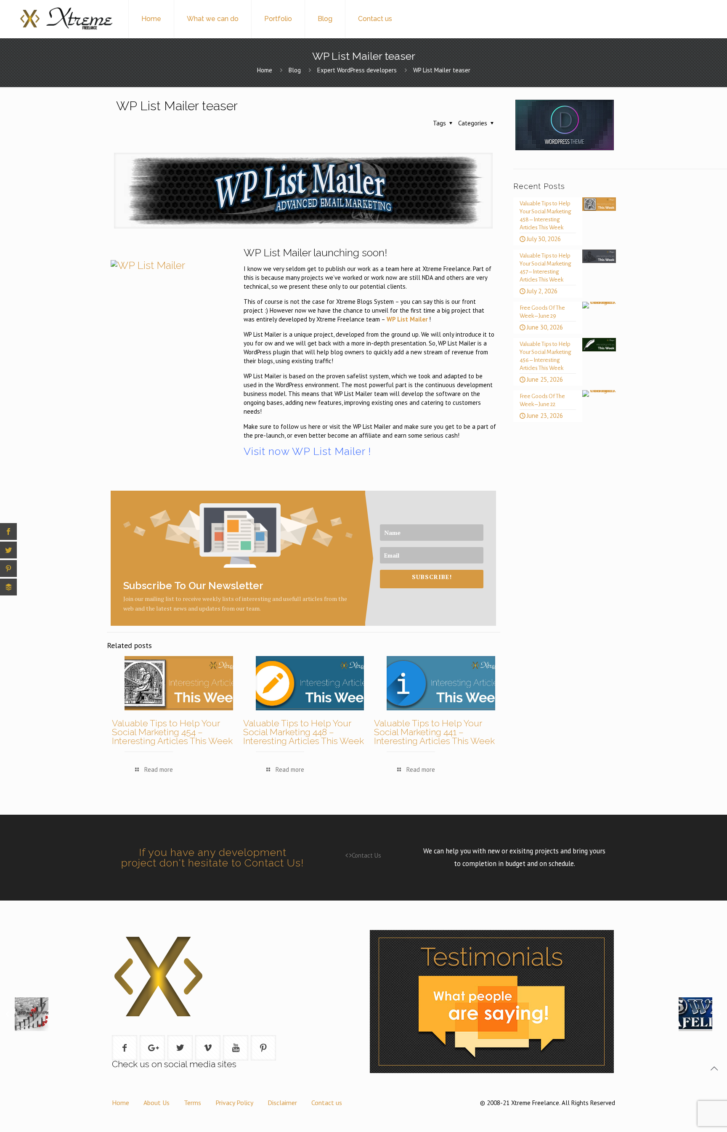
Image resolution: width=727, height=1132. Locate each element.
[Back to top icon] (714, 1068)
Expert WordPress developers (357, 70)
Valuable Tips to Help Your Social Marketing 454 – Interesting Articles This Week (172, 732)
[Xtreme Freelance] (66, 19)
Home (264, 70)
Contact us (326, 1102)
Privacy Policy (234, 1102)
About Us (156, 1102)
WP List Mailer (407, 319)
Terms (192, 1102)
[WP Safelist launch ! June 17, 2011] (703, 1056)
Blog (295, 70)
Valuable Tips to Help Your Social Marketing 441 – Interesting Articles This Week (434, 732)
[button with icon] (124, 1047)
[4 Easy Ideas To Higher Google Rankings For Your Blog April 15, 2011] (24, 1056)
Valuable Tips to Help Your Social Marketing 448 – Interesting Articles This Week (303, 732)
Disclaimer (282, 1102)
